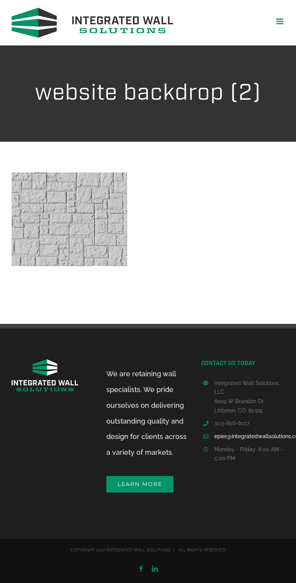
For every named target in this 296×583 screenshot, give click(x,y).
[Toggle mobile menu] (280, 21)
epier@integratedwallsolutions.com (249, 436)
